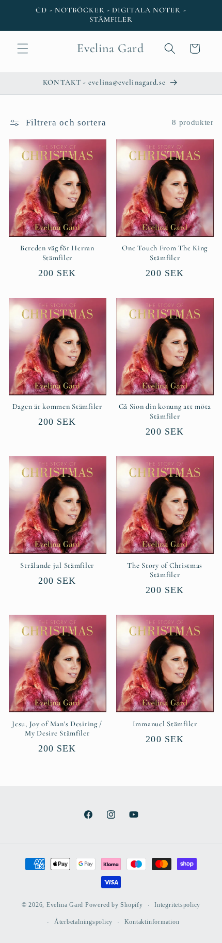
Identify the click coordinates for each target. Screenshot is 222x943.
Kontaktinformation (152, 921)
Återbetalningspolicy (83, 921)
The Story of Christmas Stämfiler (164, 570)
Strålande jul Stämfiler (57, 565)
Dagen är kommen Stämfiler (57, 406)
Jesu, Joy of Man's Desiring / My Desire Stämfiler (57, 729)
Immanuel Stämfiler (165, 724)
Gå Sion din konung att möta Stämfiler (165, 411)
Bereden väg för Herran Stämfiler (57, 253)
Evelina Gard (64, 905)
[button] (22, 48)
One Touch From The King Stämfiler (165, 253)
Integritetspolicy (177, 904)
